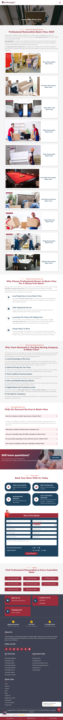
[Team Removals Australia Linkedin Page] (18, 649)
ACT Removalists (13, 578)
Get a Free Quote (31, 515)
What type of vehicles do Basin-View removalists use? (22, 429)
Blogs (6, 693)
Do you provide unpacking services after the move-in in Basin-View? (27, 439)
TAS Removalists (13, 589)
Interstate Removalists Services (40, 663)
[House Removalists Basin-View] (23, 63)
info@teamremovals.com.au (18, 600)
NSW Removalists (31, 584)
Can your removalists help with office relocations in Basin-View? (25, 434)
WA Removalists (31, 589)
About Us (7, 686)
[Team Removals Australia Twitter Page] (14, 649)
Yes (33, 547)
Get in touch (55, 457)
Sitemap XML (8, 700)
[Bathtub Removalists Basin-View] (23, 262)
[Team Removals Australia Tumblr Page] (26, 649)
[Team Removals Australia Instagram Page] (10, 649)
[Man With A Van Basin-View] (23, 108)
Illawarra (32, 21)
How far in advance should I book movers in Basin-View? (23, 416)
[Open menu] (60, 2)
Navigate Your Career (10, 698)
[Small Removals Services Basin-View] (24, 220)
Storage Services (36, 667)
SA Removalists (50, 578)
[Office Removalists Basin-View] (23, 131)
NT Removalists (31, 578)
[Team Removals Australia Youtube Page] (30, 649)
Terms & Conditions (9, 702)
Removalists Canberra (10, 674)
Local (42, 550)
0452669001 (42, 603)
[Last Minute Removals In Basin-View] (23, 200)
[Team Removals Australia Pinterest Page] (22, 649)
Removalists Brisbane (10, 667)
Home (25, 21)
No (38, 547)
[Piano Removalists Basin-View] (23, 155)
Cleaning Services (36, 660)
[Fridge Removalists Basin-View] (23, 241)
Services (7, 688)
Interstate (35, 550)
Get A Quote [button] (10, 718)
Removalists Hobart (10, 663)
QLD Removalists (50, 584)
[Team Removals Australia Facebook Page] (7, 649)
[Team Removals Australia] (8, 2)
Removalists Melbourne (10, 658)
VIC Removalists (13, 584)
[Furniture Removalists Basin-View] (23, 86)
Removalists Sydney (10, 672)
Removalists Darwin (10, 670)
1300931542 (42, 600)
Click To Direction (16, 612)
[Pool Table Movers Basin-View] (22, 178)
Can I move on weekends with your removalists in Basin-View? (25, 443)
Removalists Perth (9, 660)
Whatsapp (54, 718)
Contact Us (7, 695)
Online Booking (36, 670)
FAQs (6, 690)
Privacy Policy (8, 705)
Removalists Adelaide (10, 665)
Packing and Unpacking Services (40, 665)
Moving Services (36, 658)
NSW (28, 21)
